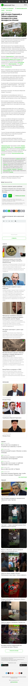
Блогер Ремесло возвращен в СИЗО (12, 369)
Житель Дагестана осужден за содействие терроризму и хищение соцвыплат (12, 463)
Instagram (14, 169)
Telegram (5, 164)
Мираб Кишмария (13, 63)
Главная (2, 10)
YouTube (11, 172)
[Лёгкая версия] (7, 1)
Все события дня (23, 477)
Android (18, 158)
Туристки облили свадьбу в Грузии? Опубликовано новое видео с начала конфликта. (14, 574)
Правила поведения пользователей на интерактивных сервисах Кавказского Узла (14, 677)
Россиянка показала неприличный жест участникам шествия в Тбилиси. (11, 646)
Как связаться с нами (12, 662)
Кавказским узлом (5, 145)
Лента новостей (9, 10)
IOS (21, 158)
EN (4, 1)
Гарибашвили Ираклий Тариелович (12, 418)
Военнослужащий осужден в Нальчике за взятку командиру (14, 451)
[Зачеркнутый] (12, 221)
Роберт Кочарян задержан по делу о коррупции (12, 287)
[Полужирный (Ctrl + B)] (3, 221)
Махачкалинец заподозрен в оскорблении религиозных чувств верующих (12, 457)
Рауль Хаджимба (5, 59)
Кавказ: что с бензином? (8, 8)
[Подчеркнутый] (9, 221)
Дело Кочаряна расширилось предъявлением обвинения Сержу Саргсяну (13, 499)
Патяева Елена (6, 436)
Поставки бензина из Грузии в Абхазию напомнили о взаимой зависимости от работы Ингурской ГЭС (13, 354)
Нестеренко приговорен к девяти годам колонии (13, 330)
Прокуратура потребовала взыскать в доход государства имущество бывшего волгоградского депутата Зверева (13, 317)
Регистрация (14, 234)
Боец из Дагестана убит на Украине (10, 469)
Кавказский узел (10, 56)
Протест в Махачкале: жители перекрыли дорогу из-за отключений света (12, 550)
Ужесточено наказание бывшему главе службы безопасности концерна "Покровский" (13, 474)
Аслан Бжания (21, 62)
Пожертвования (24, 662)
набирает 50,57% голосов (14, 59)
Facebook (9, 169)
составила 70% (8, 66)
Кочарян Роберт (7, 399)
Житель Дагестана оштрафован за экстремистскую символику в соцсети (11, 445)
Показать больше (14, 650)
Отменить (14, 238)
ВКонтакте (20, 169)
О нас (2, 662)
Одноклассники (6, 170)
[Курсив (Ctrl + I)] (6, 221)
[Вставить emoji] (15, 221)
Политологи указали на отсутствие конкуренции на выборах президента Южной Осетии (12, 260)
